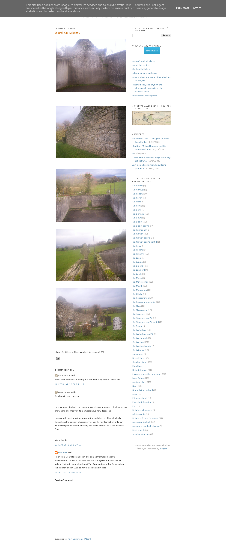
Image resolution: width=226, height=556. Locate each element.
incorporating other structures (147, 374)
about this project (141, 65)
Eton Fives (137, 366)
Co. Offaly (137, 294)
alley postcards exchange (144, 73)
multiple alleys (139, 382)
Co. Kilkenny (138, 254)
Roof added (138, 430)
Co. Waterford (139, 330)
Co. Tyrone (137, 326)
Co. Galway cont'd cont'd (144, 242)
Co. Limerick (138, 266)
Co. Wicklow (138, 350)
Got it (197, 8)
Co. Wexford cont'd (141, 346)
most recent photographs (144, 96)
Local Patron (138, 378)
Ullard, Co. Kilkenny (67, 33)
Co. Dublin (137, 222)
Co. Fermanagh (139, 230)
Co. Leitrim (137, 262)
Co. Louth (137, 274)
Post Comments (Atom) (79, 539)
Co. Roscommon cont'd (144, 302)
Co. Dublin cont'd (140, 226)
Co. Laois (136, 258)
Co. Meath (137, 286)
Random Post (151, 50)
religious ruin (138, 414)
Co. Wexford (138, 342)
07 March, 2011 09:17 (68, 445)
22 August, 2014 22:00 (68, 472)
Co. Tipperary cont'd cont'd (145, 322)
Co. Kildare (137, 250)
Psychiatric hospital (141, 402)
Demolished (138, 358)
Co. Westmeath (140, 338)
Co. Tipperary (138, 314)
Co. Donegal (138, 214)
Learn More (182, 8)
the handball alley (141, 69)
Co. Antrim (137, 186)
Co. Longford (138, 270)
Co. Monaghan (139, 290)
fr (133, 153)
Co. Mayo (137, 278)
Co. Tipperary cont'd (142, 318)
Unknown (62, 452)
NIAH (134, 386)
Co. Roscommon (140, 298)
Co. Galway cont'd (141, 238)
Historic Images (139, 370)
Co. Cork (136, 206)
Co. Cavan (137, 198)
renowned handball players (145, 426)
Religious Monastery (142, 410)
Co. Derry (136, 210)
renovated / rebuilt (141, 422)
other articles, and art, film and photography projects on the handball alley (147, 88)
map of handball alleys (143, 61)
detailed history (140, 362)
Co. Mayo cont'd (140, 282)
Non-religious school (142, 390)
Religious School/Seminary (145, 418)
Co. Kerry (136, 246)
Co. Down (137, 218)
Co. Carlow (137, 194)
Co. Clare (136, 202)
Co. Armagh (138, 190)
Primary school (139, 398)
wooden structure (141, 434)
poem (135, 394)
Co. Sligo (136, 306)
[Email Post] (57, 358)
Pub (134, 406)
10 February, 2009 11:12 (70, 384)
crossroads (137, 354)
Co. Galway (137, 234)
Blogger (163, 449)
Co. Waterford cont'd (142, 334)
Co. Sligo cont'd (139, 310)
